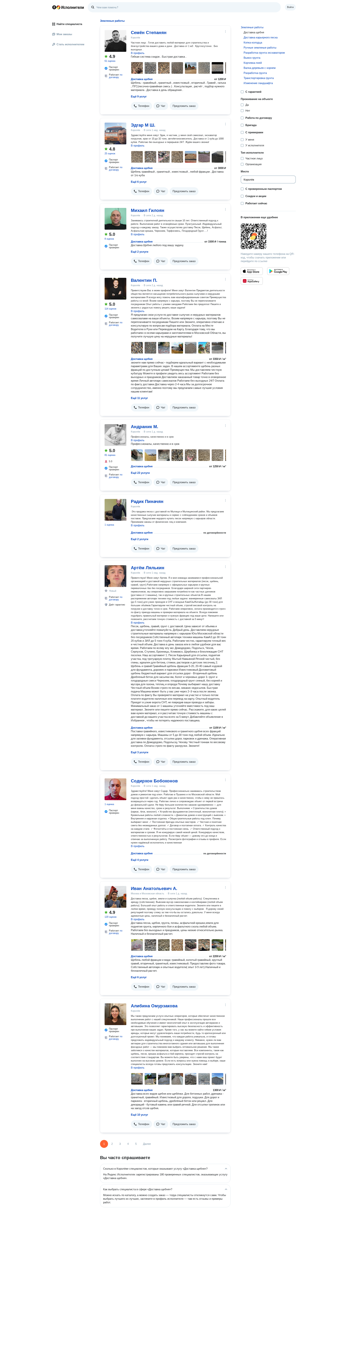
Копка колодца (253, 42)
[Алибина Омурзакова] (115, 1014)
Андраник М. (144, 426)
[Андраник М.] (115, 435)
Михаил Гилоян (147, 210)
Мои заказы (64, 34)
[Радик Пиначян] (115, 510)
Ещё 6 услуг (139, 181)
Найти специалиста (69, 24)
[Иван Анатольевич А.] (115, 897)
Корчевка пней (253, 62)
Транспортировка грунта (259, 78)
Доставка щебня (142, 79)
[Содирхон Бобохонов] (115, 789)
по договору (115, 76)
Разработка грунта (255, 72)
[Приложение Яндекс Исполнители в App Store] (252, 271)
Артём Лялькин (147, 567)
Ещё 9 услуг (139, 96)
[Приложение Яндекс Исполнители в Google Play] (278, 271)
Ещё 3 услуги (139, 752)
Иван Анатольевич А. (154, 888)
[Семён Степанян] (115, 41)
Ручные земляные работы (260, 47)
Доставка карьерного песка (260, 37)
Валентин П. (144, 280)
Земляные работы (252, 27)
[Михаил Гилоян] (115, 219)
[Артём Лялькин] (115, 576)
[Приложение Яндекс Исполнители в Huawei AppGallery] (252, 281)
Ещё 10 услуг (139, 1114)
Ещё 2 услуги (139, 251)
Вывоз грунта (252, 57)
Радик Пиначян (147, 501)
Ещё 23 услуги (140, 472)
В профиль (137, 53)
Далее (147, 1143)
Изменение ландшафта (258, 83)
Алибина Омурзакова (154, 1005)
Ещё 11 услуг (139, 398)
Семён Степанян (149, 32)
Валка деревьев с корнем (260, 67)
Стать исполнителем (70, 44)
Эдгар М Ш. (143, 125)
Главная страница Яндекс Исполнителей (68, 7)
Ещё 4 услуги (139, 859)
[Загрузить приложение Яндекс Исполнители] (268, 236)
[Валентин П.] (115, 289)
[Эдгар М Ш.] (115, 133)
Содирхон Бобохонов (154, 780)
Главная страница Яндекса (54, 7)
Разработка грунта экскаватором (264, 52)
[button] (141, 106)
